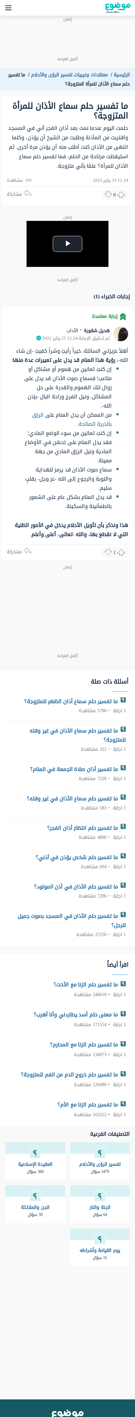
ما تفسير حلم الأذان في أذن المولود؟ (77, 887)
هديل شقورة (96, 330)
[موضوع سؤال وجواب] (117, 7)
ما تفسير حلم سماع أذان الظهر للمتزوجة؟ (72, 701)
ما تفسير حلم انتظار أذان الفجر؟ (83, 828)
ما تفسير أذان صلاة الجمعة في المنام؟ (75, 769)
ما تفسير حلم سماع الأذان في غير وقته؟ (73, 798)
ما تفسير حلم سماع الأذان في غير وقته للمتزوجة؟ (77, 735)
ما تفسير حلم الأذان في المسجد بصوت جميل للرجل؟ (72, 920)
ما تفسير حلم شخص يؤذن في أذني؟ (78, 857)
